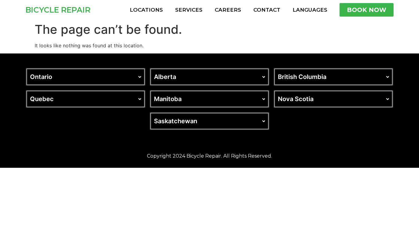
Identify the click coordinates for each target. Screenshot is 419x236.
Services (188, 10)
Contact (266, 10)
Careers (228, 10)
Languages (310, 10)
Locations (146, 10)
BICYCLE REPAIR (57, 9)
